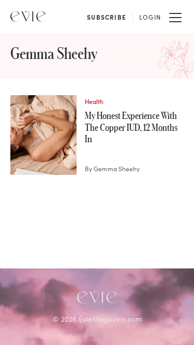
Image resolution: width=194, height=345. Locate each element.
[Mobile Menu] (175, 16)
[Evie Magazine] (28, 16)
